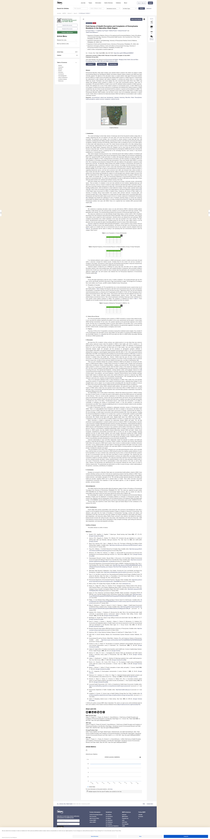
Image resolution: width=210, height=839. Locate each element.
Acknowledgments (62, 75)
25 (141, 370)
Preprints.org (125, 818)
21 (96, 271)
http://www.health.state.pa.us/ (123, 689)
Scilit (123, 820)
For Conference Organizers (112, 826)
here (111, 789)
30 (103, 405)
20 (140, 266)
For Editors (108, 818)
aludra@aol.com (126, 583)
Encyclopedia (125, 824)
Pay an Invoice (93, 816)
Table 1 (90, 225)
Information (98, 3)
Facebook (140, 816)
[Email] (87, 712)
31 (104, 405)
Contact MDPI (93, 820)
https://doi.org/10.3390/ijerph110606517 (124, 53)
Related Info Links (61, 40)
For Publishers (109, 822)
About (125, 3)
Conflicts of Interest (62, 79)
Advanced (149, 8)
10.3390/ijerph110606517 (84, 13)
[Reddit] (101, 712)
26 (120, 378)
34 (139, 418)
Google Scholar (93, 536)
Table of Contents (62, 62)
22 (95, 273)
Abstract (60, 65)
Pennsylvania (138, 97)
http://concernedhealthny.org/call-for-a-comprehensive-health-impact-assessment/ (109, 686)
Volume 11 (70, 13)
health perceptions (90, 99)
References (60, 81)
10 (133, 178)
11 (113, 186)
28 (100, 391)
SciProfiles (124, 822)
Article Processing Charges (96, 814)
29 (96, 404)
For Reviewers (109, 816)
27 (122, 383)
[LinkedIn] (93, 712)
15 (96, 194)
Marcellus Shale (129, 97)
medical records (115, 99)
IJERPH (64, 13)
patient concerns (100, 99)
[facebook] (95, 712)
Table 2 (88, 228)
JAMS (123, 826)
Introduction (60, 67)
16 (86, 197)
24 (137, 360)
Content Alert (150, 804)
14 (140, 189)
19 (139, 266)
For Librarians (109, 820)
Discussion (60, 72)
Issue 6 (75, 13)
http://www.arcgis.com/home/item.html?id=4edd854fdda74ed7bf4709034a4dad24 (121, 640)
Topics (90, 3)
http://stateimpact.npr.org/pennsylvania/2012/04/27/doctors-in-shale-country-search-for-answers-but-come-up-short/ (115, 601)
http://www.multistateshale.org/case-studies (115, 572)
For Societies (109, 824)
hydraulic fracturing (119, 97)
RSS (144, 804)
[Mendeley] (104, 712)
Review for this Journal (67, 28)
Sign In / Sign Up (141, 3)
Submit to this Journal (67, 25)
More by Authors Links (63, 43)
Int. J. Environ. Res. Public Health (64, 804)
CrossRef (100, 536)
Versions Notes (113, 64)
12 (89, 189)
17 (127, 199)
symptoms (107, 99)
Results (60, 70)
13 (139, 189)
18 (90, 202)
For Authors (108, 814)
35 (125, 438)
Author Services (108, 3)
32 (125, 412)
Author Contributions (62, 77)
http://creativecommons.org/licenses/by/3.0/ (129, 704)
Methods (60, 68)
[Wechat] (98, 712)
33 (93, 417)
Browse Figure (102, 64)
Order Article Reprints (136, 19)
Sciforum (124, 814)
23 (134, 353)
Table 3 (136, 298)
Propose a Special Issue (67, 32)
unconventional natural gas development (102, 97)
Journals (83, 3)
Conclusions (61, 74)
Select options (61, 820)
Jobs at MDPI (93, 822)
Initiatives (118, 3)
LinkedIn (140, 814)
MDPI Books (125, 816)
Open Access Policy (94, 818)
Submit (150, 3)
